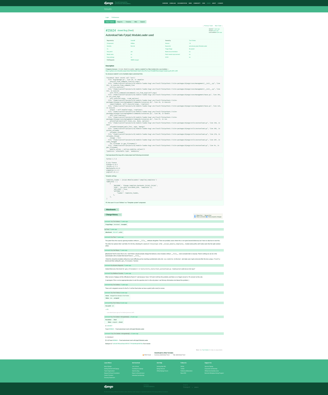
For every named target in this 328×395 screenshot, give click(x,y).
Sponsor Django (209, 366)
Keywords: (168, 46)
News (190, 3)
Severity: (109, 46)
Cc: (108, 49)
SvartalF (133, 40)
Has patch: (110, 51)
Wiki (135, 22)
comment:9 (108, 317)
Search (142, 22)
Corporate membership (211, 368)
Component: (110, 43)
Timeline (128, 22)
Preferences (115, 17)
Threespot (187, 387)
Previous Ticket (208, 26)
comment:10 (108, 333)
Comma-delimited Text (161, 355)
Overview (165, 3)
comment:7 (108, 293)
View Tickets (110, 22)
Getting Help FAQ (161, 366)
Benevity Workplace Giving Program (214, 373)
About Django (108, 366)
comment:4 (108, 265)
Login (107, 17)
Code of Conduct (108, 375)
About (214, 3)
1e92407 (109, 326)
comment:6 (108, 284)
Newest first (208, 215)
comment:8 (108, 303)
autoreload (192, 46)
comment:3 (108, 250)
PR (107, 309)
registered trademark (146, 391)
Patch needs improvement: (172, 54)
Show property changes (214, 217)
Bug (125, 30)
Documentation (182, 3)
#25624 (111, 30)
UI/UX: (167, 57)
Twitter (182, 368)
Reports (119, 22)
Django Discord (161, 368)
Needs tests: (110, 54)
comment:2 (108, 237)
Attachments (112, 210)
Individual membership (138, 375)
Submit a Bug (135, 371)
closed (120, 30)
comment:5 (108, 273)
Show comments (201, 217)
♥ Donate (220, 3)
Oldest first (199, 215)
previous (129, 312)
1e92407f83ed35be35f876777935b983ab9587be (128, 343)
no (189, 51)
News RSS (183, 373)
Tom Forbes (192, 40)
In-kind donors (149, 386)
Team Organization (109, 371)
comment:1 (108, 221)
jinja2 (197, 46)
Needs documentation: (171, 51)
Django (108, 3)
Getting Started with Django (111, 368)
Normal (133, 46)
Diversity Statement (109, 377)
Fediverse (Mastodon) (186, 371)
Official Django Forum (162, 371)
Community (196, 3)
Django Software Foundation (112, 373)
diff (133, 312)
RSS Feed (147, 355)
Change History (113, 215)
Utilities (133, 43)
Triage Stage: (168, 49)
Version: (167, 43)
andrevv (198, 387)
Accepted (191, 49)
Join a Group (135, 366)
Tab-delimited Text (179, 355)
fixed (131, 30)
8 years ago (216, 30)
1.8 (190, 43)
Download (173, 3)
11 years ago (216, 29)
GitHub (182, 366)
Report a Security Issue (138, 373)
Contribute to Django (137, 368)
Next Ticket (218, 26)
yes (132, 51)
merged (135, 60)
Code (203, 3)
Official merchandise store (212, 371)
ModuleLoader (203, 46)
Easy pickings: (110, 57)
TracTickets (205, 350)
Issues (208, 3)
